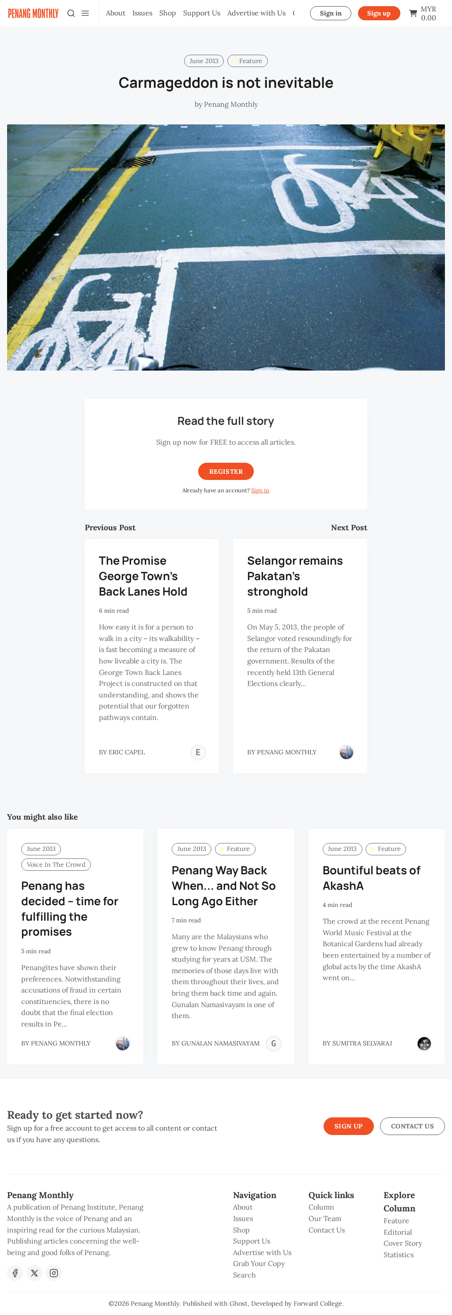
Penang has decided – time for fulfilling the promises (69, 908)
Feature (250, 61)
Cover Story (403, 1243)
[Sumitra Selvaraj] (424, 1043)
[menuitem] (115, 13)
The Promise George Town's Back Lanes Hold (143, 576)
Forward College (318, 1304)
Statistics (399, 1254)
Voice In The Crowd (56, 865)
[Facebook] (15, 1273)
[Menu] (85, 13)
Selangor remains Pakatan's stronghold (295, 576)
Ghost (239, 1304)
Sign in (331, 13)
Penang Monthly (155, 1304)
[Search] (71, 13)
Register (226, 472)
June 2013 (204, 61)
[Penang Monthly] (346, 752)
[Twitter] (34, 1273)
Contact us (412, 1126)
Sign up (379, 13)
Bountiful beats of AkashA (372, 877)
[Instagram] (54, 1273)
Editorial (398, 1232)
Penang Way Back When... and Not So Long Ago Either (224, 885)
